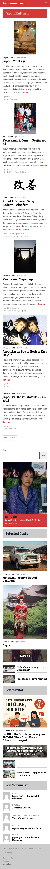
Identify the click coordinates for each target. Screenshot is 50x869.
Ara (4, 450)
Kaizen (18, 236)
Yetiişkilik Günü (20, 172)
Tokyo (15, 429)
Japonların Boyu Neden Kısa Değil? (25, 353)
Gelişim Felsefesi (9, 236)
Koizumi (5, 311)
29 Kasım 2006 (9, 276)
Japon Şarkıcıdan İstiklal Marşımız (25, 797)
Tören (12, 172)
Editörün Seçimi (8, 234)
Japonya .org (14, 3)
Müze (11, 311)
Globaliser (7, 864)
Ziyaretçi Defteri (21, 808)
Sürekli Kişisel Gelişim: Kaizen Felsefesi (21, 203)
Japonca (16, 308)
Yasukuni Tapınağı (18, 279)
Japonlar (6, 386)
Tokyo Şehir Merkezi (23, 818)
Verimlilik (24, 236)
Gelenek (5, 429)
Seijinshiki (6, 172)
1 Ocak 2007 (8, 198)
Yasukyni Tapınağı (20, 311)
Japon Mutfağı (14, 61)
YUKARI (8, 853)
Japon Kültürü (7, 97)
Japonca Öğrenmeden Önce (26, 828)
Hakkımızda (8, 858)
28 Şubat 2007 (9, 58)
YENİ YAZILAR (10, 438)
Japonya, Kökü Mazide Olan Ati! (24, 399)
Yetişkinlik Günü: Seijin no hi (24, 142)
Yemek (15, 99)
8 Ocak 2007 (8, 137)
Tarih (11, 429)
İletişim (6, 861)
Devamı (25, 92)
